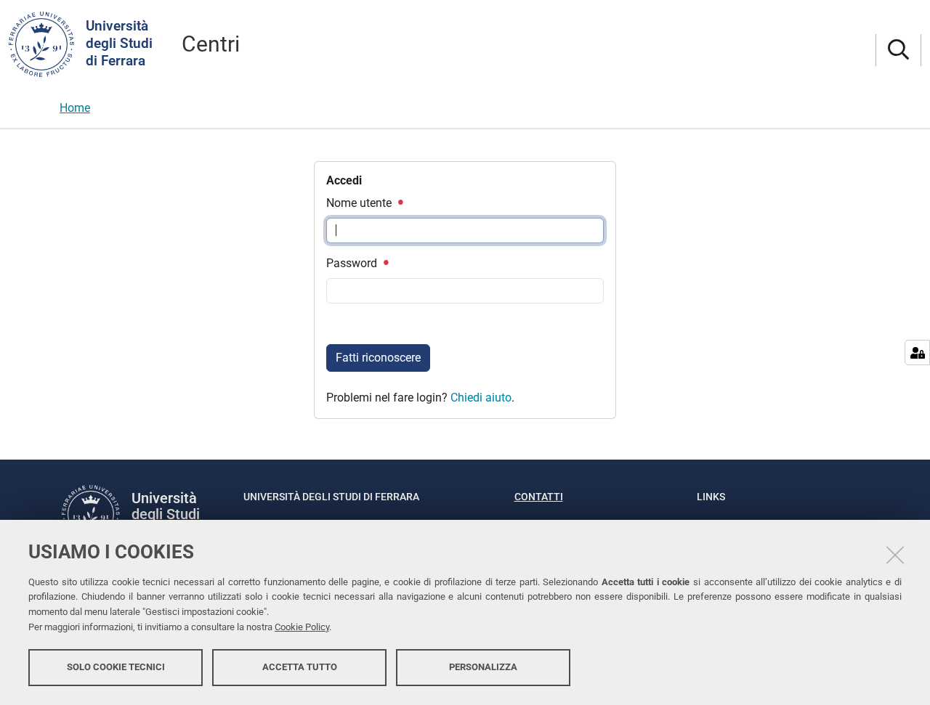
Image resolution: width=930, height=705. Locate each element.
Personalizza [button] (483, 666)
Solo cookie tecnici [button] (116, 666)
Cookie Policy (302, 627)
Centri (211, 44)
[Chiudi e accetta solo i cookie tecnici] (895, 554)
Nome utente (360, 203)
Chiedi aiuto (481, 397)
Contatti (538, 496)
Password (353, 263)
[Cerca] (898, 50)
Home (75, 108)
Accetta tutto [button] (299, 666)
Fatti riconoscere (378, 357)
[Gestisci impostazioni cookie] (917, 352)
